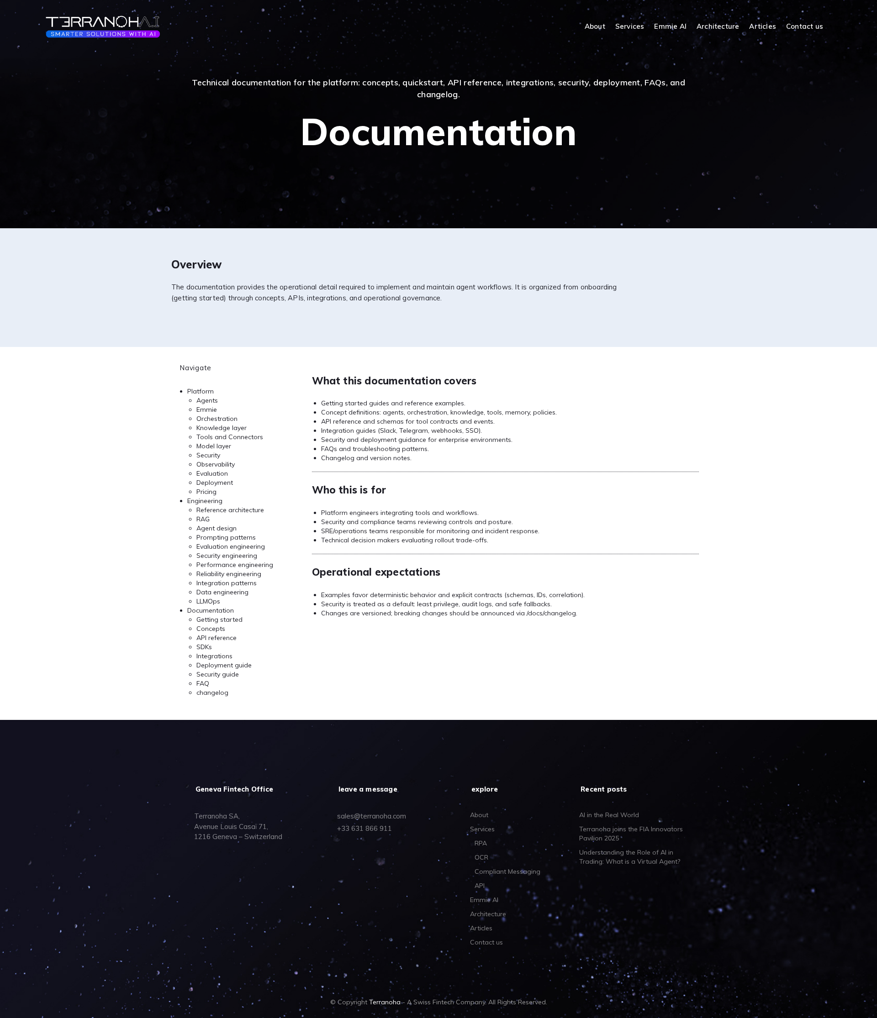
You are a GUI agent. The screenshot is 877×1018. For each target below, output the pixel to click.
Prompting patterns (226, 537)
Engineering (204, 501)
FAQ (202, 683)
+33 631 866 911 (364, 828)
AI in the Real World (609, 815)
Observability (215, 464)
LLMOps (208, 601)
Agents (207, 400)
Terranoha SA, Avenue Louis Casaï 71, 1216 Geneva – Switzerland (238, 826)
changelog (212, 692)
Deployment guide (224, 665)
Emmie (206, 409)
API (480, 886)
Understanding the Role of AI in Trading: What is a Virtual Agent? (629, 857)
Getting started (219, 619)
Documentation (210, 610)
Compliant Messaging (507, 871)
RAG (203, 519)
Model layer (213, 446)
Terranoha (385, 1002)
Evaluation (212, 473)
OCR (481, 857)
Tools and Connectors (229, 437)
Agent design (216, 528)
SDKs (204, 647)
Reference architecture (230, 510)
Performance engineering (234, 565)
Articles (762, 27)
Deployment (214, 482)
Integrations (214, 656)
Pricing (206, 492)
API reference (216, 638)
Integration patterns (226, 583)
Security (208, 455)
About (595, 27)
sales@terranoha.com (371, 816)
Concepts (210, 628)
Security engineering (226, 555)
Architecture (718, 27)
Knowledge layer (221, 428)
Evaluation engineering (230, 546)
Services (630, 27)
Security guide (217, 674)
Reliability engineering (228, 574)
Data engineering (222, 592)
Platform (200, 391)
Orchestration (217, 419)
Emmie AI (670, 27)
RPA (481, 843)
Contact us (804, 27)
